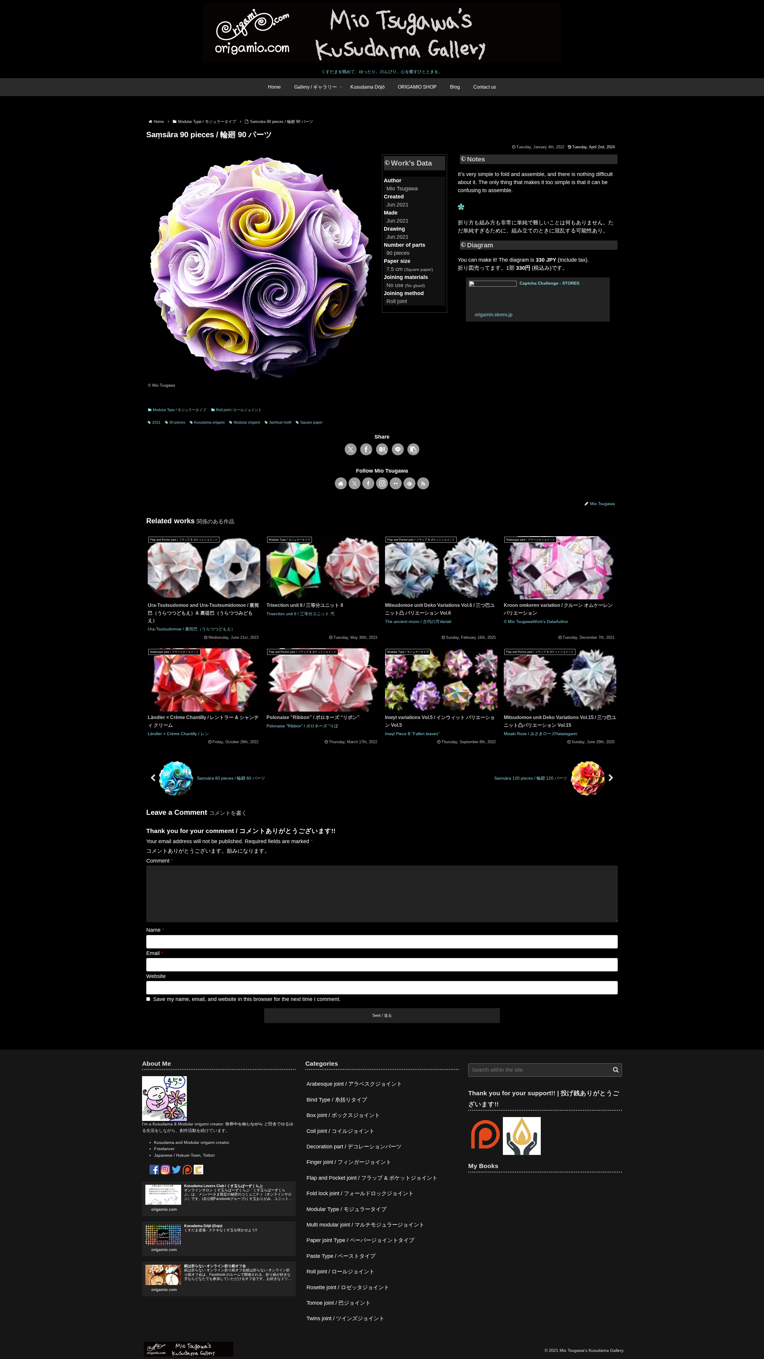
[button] (413, 449)
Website (156, 976)
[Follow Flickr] (396, 483)
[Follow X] (355, 483)
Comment (159, 861)
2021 (156, 422)
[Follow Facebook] (368, 483)
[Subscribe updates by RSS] (423, 483)
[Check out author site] (341, 483)
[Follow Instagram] (382, 483)
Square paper (311, 422)
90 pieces (177, 422)
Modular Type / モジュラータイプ (179, 410)
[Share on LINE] (398, 449)
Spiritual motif (280, 422)
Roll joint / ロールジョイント (239, 410)
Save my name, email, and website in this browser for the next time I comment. (247, 999)
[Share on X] (351, 449)
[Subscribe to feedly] (409, 483)
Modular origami (247, 422)
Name (155, 930)
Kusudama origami (209, 422)
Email (154, 953)
